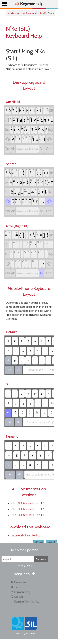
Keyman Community (26, 601)
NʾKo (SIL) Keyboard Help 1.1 (28, 509)
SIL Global (31, 634)
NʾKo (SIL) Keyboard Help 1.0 (28, 515)
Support (51, 542)
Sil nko (39, 13)
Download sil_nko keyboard (27, 535)
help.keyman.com (16, 13)
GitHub (18, 596)
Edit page (38, 542)
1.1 (45, 13)
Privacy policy (25, 565)
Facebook (20, 582)
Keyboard (30, 13)
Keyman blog (22, 592)
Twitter (18, 587)
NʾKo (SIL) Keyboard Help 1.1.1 (29, 503)
